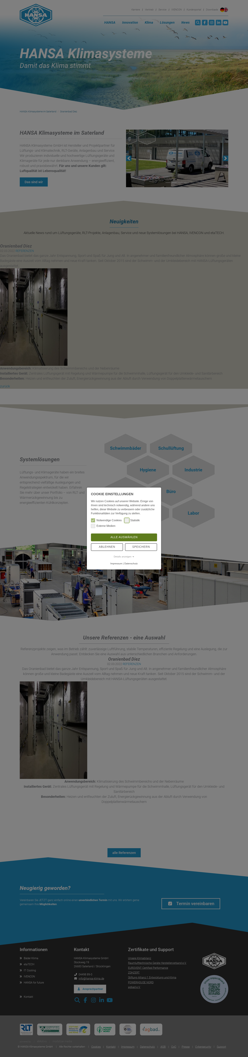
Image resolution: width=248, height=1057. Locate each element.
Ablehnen (107, 547)
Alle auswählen (124, 537)
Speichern (141, 547)
